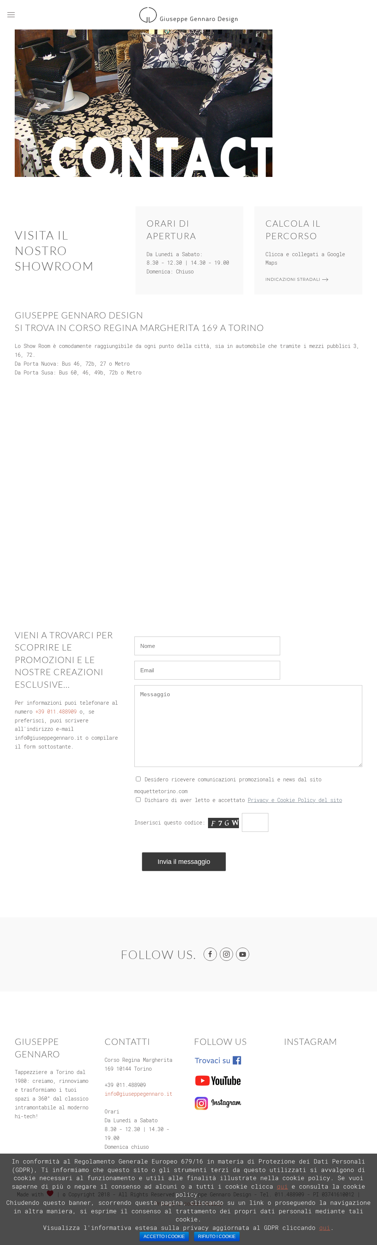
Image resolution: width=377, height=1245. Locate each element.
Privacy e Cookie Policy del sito (295, 799)
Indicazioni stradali (292, 279)
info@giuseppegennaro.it (138, 1093)
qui (282, 1186)
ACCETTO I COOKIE (164, 1236)
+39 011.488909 (56, 711)
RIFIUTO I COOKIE (217, 1236)
